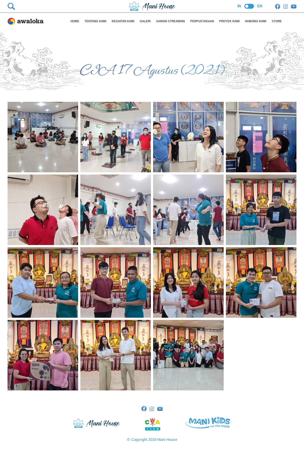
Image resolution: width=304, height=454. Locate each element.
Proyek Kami (229, 21)
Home (75, 21)
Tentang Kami (95, 21)
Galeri (145, 21)
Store (277, 21)
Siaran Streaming (170, 21)
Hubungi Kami (255, 21)
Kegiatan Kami (123, 21)
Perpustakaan (202, 21)
